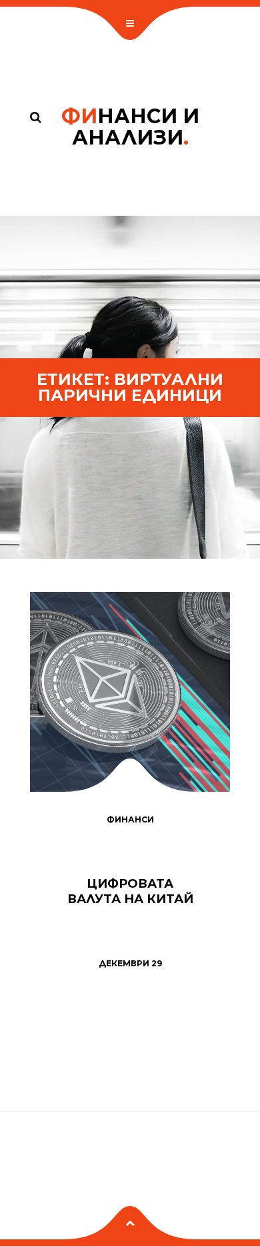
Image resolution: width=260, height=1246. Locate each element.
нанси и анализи (130, 127)
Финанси (130, 819)
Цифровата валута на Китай (130, 891)
